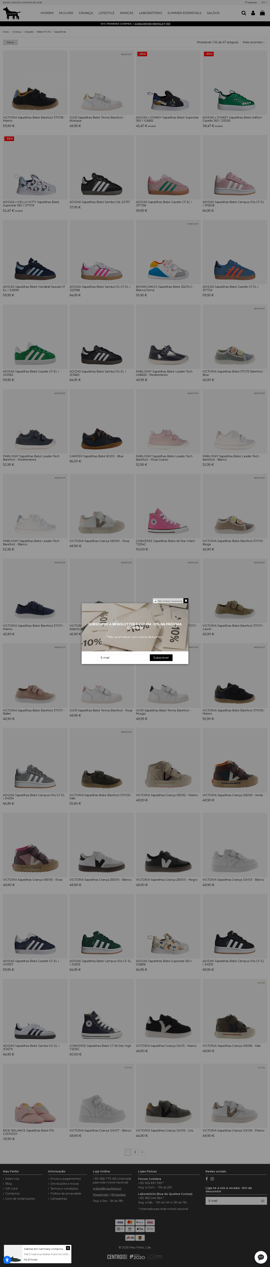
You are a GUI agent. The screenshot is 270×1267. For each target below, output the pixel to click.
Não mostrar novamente (170, 601)
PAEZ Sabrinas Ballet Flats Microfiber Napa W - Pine (57, 1254)
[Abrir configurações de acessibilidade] (7, 1260)
